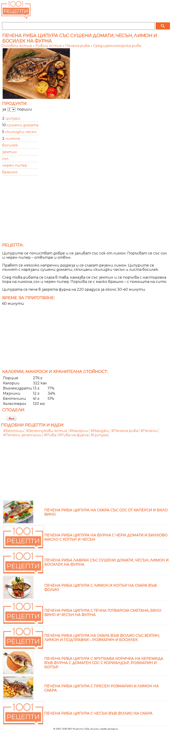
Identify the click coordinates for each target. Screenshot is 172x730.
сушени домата (22, 125)
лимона (12, 138)
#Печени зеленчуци (22, 435)
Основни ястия (17, 46)
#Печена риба (124, 431)
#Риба (50, 435)
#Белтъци (13, 431)
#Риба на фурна (73, 435)
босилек (10, 145)
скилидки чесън (21, 132)
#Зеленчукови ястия (46, 431)
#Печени (149, 431)
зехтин (9, 152)
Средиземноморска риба (117, 46)
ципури (12, 118)
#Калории (78, 431)
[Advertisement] (86, 210)
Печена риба (77, 46)
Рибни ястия (49, 46)
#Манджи (100, 431)
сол (5, 159)
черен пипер (14, 165)
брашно (9, 172)
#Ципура (99, 435)
